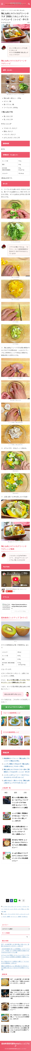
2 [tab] (14, 728)
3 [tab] (16, 728)
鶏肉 (5, 911)
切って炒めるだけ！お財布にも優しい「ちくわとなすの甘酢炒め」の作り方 (15, 962)
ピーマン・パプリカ (21, 906)
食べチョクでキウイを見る (14, 707)
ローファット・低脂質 (16, 916)
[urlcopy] (23, 900)
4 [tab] (17, 728)
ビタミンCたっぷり (11, 906)
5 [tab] (19, 728)
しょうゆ (5, 906)
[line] (15, 900)
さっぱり (5, 914)
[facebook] (11, 900)
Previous (2, 721)
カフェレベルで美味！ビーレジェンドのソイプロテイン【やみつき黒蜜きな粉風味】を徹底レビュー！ (15, 956)
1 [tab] (13, 728)
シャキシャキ (22, 914)
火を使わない (25, 916)
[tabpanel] (15, 721)
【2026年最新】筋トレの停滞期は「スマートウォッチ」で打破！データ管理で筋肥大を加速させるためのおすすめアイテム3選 (15, 950)
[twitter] (7, 900)
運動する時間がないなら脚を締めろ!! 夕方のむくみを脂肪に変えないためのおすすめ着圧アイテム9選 (15, 967)
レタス (19, 909)
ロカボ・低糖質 (6, 916)
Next (28, 721)
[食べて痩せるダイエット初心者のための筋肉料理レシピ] (15, 4)
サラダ (17, 914)
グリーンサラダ (11, 914)
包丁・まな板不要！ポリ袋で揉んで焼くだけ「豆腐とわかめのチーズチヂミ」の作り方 (15, 945)
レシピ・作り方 (13, 909)
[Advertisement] (15, 880)
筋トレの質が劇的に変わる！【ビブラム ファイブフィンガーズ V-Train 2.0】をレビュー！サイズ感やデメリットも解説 (20, 802)
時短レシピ (23, 909)
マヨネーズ (6, 909)
